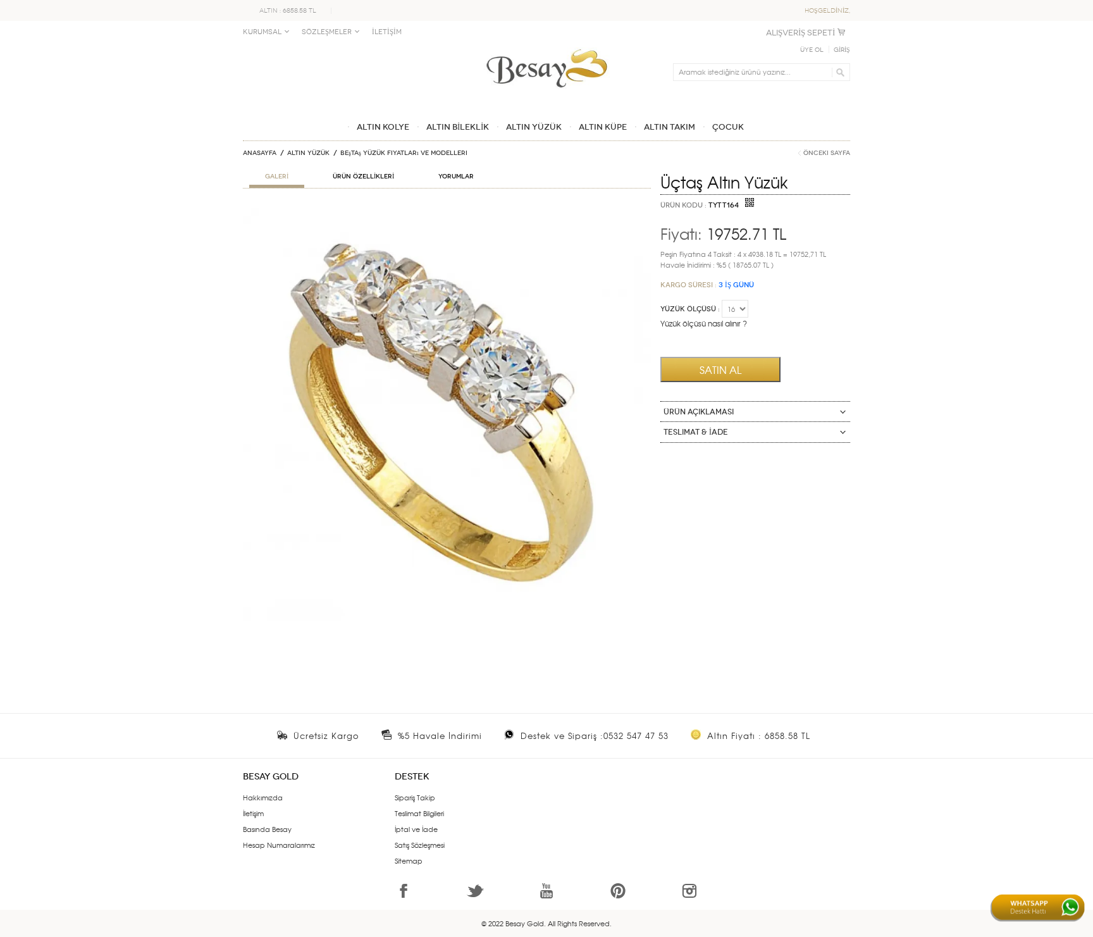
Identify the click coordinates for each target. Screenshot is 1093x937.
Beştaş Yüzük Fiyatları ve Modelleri (403, 153)
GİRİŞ (842, 50)
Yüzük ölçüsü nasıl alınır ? (703, 323)
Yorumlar (456, 176)
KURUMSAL (262, 32)
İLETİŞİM (387, 32)
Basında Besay (267, 829)
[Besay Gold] (546, 45)
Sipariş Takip (415, 797)
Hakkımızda (263, 797)
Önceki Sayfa (826, 153)
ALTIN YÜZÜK (308, 153)
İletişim (253, 813)
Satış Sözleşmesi (420, 845)
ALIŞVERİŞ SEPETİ (800, 32)
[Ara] (838, 72)
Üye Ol (812, 50)
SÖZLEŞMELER (327, 32)
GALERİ (276, 176)
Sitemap (409, 860)
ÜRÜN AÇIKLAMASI (699, 411)
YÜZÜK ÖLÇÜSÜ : (690, 309)
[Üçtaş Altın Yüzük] (447, 213)
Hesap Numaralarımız (279, 845)
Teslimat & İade (696, 432)
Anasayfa (259, 153)
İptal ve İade (416, 829)
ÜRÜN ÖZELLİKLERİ (363, 176)
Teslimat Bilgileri (419, 813)
